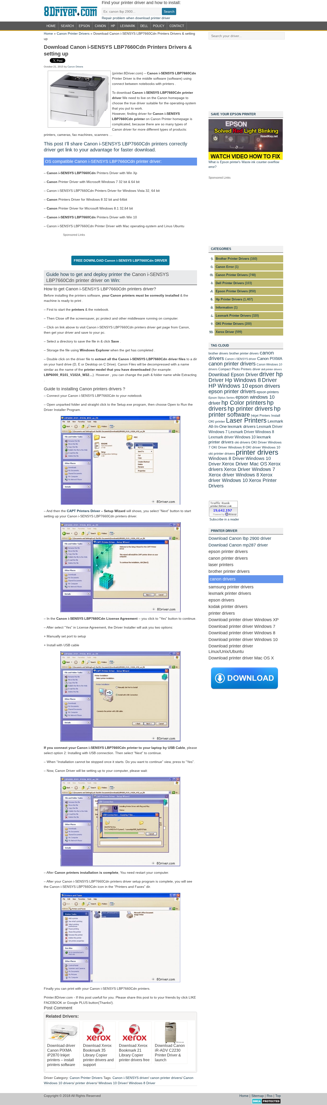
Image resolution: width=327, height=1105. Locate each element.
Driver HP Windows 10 (243, 383)
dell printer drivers (271, 369)
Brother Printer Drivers (232, 258)
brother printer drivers (244, 353)
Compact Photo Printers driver (239, 369)
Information (224, 307)
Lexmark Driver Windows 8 (251, 432)
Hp (113, 26)
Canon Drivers (75, 66)
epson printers (268, 392)
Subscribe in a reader (224, 519)
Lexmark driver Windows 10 (232, 437)
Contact (176, 26)
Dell (144, 26)
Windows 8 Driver (142, 1083)
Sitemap (257, 1096)
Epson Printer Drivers (232, 291)
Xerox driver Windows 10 (240, 477)
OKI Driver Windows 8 (228, 447)
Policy (158, 26)
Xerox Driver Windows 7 (249, 469)
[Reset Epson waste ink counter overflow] (246, 158)
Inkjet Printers (260, 415)
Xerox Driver (225, 332)
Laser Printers (246, 420)
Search (67, 26)
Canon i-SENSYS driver (130, 1078)
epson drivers (264, 386)
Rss (269, 1096)
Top (278, 1096)
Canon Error (225, 267)
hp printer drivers (250, 408)
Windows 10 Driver (112, 1083)
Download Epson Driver (233, 374)
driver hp (271, 374)
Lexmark (127, 26)
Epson (84, 26)
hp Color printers (243, 402)
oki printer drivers (222, 453)
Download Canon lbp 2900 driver (240, 538)
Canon (100, 26)
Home (51, 26)
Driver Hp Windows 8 (235, 380)
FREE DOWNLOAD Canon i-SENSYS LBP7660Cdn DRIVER (120, 260)
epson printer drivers (232, 391)
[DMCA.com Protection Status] (266, 1103)
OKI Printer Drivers (230, 324)
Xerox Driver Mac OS (244, 463)
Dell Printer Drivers (230, 283)
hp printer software (245, 411)
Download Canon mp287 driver (238, 545)
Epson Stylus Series (222, 397)
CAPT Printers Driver (83, 511)
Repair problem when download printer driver (136, 18)
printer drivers (85, 1083)
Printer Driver (73, 11)
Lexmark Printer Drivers (233, 315)
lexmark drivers (242, 426)
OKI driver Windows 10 (263, 447)
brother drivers (218, 353)
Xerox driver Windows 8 (234, 474)
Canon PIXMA (269, 358)
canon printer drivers (165, 1078)
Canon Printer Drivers (73, 33)
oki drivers (242, 442)
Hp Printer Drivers (229, 299)
